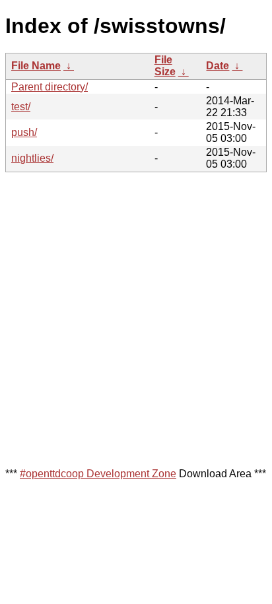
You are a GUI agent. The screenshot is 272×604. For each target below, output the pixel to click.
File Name (36, 65)
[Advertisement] (136, 319)
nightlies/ (32, 158)
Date (217, 65)
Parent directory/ (49, 86)
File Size (165, 65)
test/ (20, 106)
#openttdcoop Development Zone (98, 473)
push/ (24, 132)
